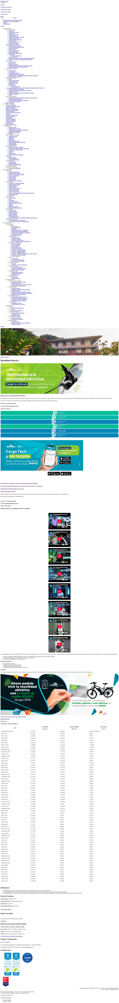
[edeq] (2, 26)
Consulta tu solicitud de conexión (19, 300)
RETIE (10, 79)
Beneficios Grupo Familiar (14, 173)
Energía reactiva (12, 49)
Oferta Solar (11, 31)
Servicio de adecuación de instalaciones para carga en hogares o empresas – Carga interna (21, 486)
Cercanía (11, 152)
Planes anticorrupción (13, 206)
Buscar (2, 16)
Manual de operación (13, 83)
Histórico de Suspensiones (17, 319)
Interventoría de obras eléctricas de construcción (22, 293)
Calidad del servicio (13, 81)
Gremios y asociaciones (14, 189)
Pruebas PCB (12, 33)
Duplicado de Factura (13, 64)
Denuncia (14, 263)
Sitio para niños (12, 179)
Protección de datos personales (15, 207)
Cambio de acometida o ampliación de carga (21, 292)
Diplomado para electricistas (15, 131)
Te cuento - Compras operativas (18, 250)
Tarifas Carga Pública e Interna (8, 491)
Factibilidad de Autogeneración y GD (20, 298)
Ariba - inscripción (16, 256)
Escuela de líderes (13, 127)
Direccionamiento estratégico (15, 203)
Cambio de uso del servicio (17, 240)
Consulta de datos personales (18, 259)
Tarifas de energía (13, 70)
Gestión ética (11, 195)
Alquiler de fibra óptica (14, 38)
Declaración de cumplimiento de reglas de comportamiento (21, 193)
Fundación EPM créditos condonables (17, 142)
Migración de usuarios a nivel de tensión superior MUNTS (21, 58)
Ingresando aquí (29, 947)
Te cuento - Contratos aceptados (18, 254)
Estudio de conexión (13, 91)
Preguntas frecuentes (13, 94)
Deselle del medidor (16, 290)
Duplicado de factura (16, 227)
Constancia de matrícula (17, 273)
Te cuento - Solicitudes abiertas (18, 252)
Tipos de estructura (16, 86)
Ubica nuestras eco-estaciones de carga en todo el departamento (59, 479)
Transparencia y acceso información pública (12, 20)
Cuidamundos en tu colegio (15, 128)
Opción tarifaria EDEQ (14, 73)
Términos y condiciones (6, 997)
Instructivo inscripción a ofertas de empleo (21, 322)
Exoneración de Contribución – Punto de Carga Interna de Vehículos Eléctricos (19, 483)
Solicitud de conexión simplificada (19, 299)
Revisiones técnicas (16, 288)
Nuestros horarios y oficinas (15, 45)
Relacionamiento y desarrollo (12, 110)
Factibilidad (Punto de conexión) (19, 282)
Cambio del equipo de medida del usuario (21, 289)
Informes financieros (13, 185)
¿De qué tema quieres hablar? (18, 313)
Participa (5, 22)
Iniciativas (11, 205)
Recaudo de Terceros (13, 43)
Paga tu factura (12, 63)
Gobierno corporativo (13, 212)
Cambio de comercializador (15, 101)
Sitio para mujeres (13, 178)
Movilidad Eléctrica (13, 36)
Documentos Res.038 (13, 216)
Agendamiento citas (16, 278)
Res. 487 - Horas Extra (14, 175)
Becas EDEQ (12, 139)
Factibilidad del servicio (17, 303)
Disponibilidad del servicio (17, 272)
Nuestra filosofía (12, 162)
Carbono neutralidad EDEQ (15, 164)
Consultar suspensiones (17, 318)
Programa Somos (12, 40)
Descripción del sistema (14, 80)
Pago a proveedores (10, 116)
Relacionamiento (12, 186)
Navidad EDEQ (12, 177)
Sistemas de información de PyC (13, 106)
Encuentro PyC (9, 122)
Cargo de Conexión (13, 57)
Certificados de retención (17, 248)
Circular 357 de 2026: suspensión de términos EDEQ (20, 59)
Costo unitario (12, 71)
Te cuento (8, 113)
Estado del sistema (13, 214)
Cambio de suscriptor (16, 238)
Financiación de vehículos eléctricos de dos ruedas (12, 488)
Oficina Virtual (15, 277)
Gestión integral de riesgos (14, 188)
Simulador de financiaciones (18, 308)
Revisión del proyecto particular (18, 294)
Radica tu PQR (15, 258)
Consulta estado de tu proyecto (18, 304)
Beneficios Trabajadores (14, 172)
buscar (15, 17)
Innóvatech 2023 (12, 143)
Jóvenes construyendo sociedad (15, 149)
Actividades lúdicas (13, 158)
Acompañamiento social (14, 159)
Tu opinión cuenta (15, 314)
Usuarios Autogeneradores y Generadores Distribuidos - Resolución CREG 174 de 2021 (25, 87)
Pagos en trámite (15, 246)
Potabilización (12, 137)
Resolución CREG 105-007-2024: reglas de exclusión (20, 65)
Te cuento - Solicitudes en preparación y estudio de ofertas (24, 253)
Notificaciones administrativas (15, 53)
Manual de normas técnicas (12, 115)
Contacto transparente (10, 118)
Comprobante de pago (16, 247)
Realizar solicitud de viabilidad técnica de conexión (20, 90)
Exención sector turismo (14, 50)
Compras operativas (10, 111)
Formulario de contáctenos (17, 310)
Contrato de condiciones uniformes (16, 47)
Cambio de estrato (15, 237)
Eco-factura (14, 228)
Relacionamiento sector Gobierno (16, 154)
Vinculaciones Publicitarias (15, 168)
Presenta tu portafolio (10, 107)
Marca (10, 199)
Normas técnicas (12, 85)
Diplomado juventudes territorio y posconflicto (19, 148)
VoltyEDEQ (3, 921)
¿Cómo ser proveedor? (11, 105)
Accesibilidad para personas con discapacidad (19, 221)
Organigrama (12, 200)
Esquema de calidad (13, 48)
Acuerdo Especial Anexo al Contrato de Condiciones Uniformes (23, 217)
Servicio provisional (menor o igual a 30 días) (21, 284)
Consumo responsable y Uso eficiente (17, 220)
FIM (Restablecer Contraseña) (15, 180)
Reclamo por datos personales (18, 261)
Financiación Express (16, 235)
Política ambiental (13, 163)
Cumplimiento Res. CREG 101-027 (16, 74)
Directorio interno (13, 211)
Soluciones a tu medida (14, 32)
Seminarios (11, 151)
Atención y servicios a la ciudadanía (11, 21)
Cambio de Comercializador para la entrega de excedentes (21, 92)
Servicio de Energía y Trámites (12, 44)
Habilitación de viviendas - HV (18, 285)
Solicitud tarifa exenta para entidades (19, 231)
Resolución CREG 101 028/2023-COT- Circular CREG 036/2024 (23, 75)
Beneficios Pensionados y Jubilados (16, 174)
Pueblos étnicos (12, 153)
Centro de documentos (16, 55)
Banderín (11, 133)
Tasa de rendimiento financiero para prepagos (19, 100)
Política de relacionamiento (12, 109)
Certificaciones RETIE (14, 34)
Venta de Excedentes (10, 121)
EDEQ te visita (12, 157)
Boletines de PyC (10, 123)
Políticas (10, 204)
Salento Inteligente (13, 144)
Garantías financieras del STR (15, 99)
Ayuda (10, 95)
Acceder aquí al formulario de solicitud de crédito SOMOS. (13, 716)
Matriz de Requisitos (13, 52)
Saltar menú (3, 2)
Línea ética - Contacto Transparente (16, 183)
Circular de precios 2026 (14, 42)
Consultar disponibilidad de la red (16, 89)
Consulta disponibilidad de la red (19, 297)
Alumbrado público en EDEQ (15, 39)
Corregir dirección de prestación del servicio (21, 241)
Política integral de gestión (14, 184)
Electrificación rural (13, 136)
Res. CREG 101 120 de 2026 (15, 76)
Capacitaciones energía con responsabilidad (18, 130)
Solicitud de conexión (16, 283)
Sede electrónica (6, 23)
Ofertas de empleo (15, 321)
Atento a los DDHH (13, 194)
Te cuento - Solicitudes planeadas (19, 251)
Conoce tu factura (13, 62)
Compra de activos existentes (18, 269)
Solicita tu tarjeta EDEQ (17, 267)
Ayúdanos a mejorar (16, 315)
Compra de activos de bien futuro (19, 268)
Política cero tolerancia (14, 190)
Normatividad (9, 117)
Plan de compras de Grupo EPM (13, 112)
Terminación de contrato (17, 233)
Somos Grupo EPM (13, 201)
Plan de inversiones (13, 215)
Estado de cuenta (15, 274)
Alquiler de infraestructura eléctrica (16, 37)
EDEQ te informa (10, 102)
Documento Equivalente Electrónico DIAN (18, 66)
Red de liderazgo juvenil (14, 141)
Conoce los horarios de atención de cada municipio (12, 936)
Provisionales (12, 54)
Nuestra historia (12, 198)
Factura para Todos (13, 68)
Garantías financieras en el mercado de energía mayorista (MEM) (23, 97)
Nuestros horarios (12, 210)
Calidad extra (12, 84)
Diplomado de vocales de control (16, 147)
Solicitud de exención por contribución (20, 230)
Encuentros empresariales (14, 132)
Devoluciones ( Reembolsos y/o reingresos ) (21, 232)
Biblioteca (11, 138)
